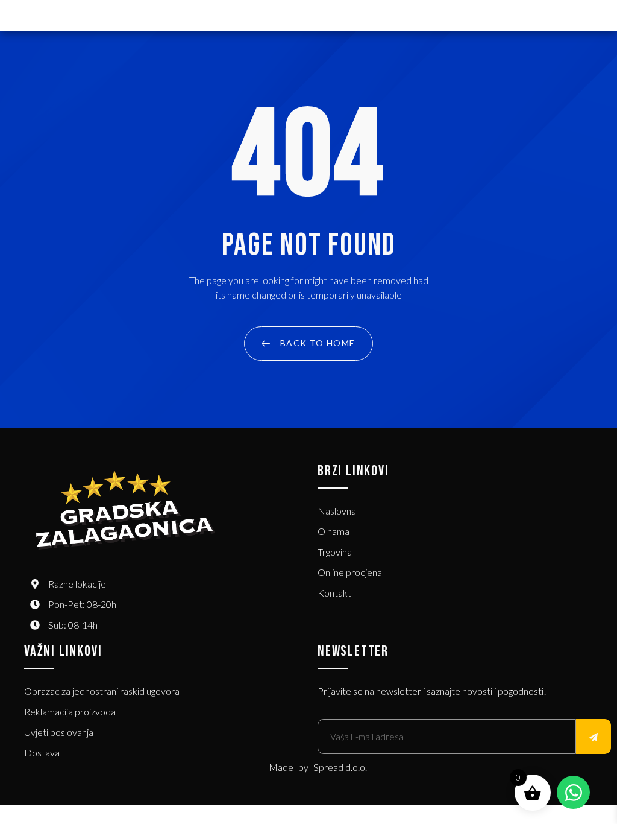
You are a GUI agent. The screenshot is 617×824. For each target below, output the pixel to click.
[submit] (593, 736)
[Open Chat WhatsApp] (573, 792)
